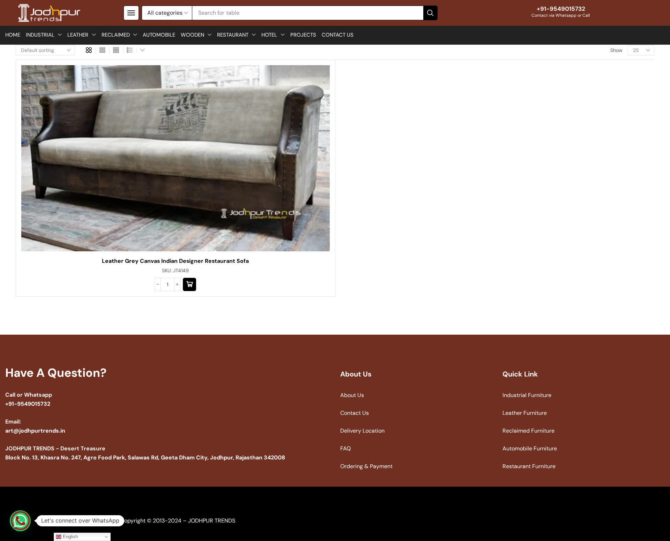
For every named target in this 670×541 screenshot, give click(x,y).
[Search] (430, 13)
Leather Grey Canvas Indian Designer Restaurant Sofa (175, 261)
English (69, 536)
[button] (131, 13)
